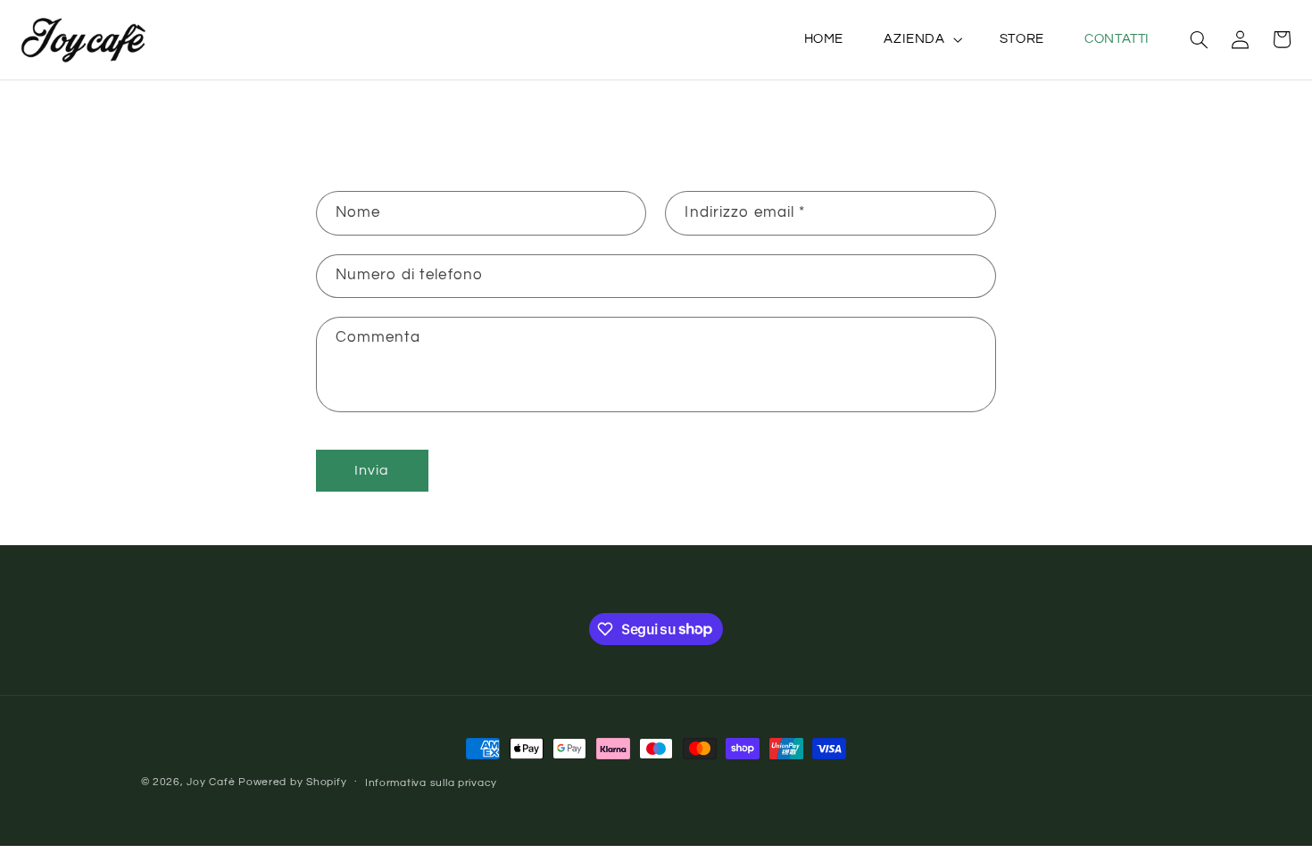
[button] (921, 39)
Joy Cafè (211, 782)
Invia (371, 470)
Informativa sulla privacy (431, 783)
